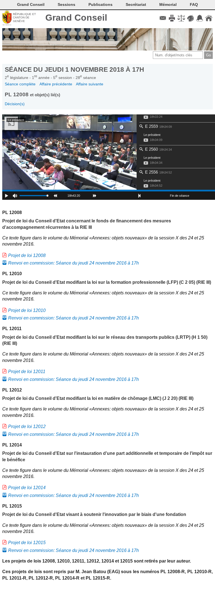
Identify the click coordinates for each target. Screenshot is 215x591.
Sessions (66, 4)
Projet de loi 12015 (27, 542)
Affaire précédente (55, 84)
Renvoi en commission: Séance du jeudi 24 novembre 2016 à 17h (73, 263)
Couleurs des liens (190, 18)
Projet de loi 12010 (27, 310)
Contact (163, 18)
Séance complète (20, 84)
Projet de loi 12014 (27, 487)
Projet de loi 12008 (27, 255)
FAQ (194, 4)
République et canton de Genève (24, 18)
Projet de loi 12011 (26, 371)
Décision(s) (15, 104)
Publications (100, 4)
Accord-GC (199, 18)
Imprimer (172, 18)
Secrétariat (136, 4)
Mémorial (168, 4)
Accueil (209, 18)
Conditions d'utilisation (181, 18)
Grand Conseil (76, 18)
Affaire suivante (89, 84)
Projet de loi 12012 (27, 426)
